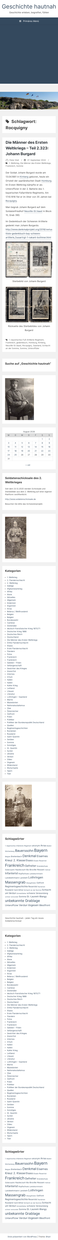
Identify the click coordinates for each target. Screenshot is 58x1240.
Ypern (9, 771)
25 (15, 455)
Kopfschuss (24, 873)
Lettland (10, 688)
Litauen (10, 691)
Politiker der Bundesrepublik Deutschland (25, 722)
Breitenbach (16, 856)
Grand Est (11, 671)
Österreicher (12, 711)
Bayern (40, 850)
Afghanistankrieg (14, 589)
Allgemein (11, 600)
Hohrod (47, 870)
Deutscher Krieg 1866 (16, 631)
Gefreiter (30, 865)
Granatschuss (42, 866)
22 (42, 451)
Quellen (10, 725)
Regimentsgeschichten (17, 728)
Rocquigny (11, 200)
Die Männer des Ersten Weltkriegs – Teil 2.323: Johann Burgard (27, 148)
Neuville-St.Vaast (33, 211)
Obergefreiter (31, 883)
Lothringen (35, 877)
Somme (19, 166)
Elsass (10, 646)
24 (8, 455)
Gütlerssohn (10, 870)
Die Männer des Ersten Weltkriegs (35, 163)
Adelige (10, 586)
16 (49, 447)
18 (15, 451)
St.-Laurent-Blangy (37, 896)
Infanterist (11, 873)
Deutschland (12, 637)
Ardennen (11, 603)
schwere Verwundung (37, 893)
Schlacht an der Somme (32, 890)
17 (9, 451)
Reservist (32, 886)
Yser (9, 774)
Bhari (48, 1237)
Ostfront (10, 714)
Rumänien (11, 731)
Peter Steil (14, 160)
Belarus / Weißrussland (17, 611)
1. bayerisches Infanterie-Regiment (18, 846)
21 (36, 451)
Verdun (10, 756)
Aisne (9, 594)
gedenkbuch (21, 342)
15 (42, 447)
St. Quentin (12, 748)
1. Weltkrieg (14, 163)
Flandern (11, 651)
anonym (36, 845)
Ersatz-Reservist (40, 861)
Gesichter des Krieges (17, 668)
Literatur (11, 694)
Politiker (10, 720)
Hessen (40, 869)
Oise (9, 708)
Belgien (10, 614)
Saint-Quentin (13, 737)
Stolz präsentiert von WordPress (22, 1237)
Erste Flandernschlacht (17, 648)
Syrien (10, 751)
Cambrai (11, 623)
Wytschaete (12, 768)
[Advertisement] (29, 55)
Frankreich (10, 166)
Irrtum (10, 677)
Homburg (46, 180)
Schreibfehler (21, 893)
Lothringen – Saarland (17, 697)
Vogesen (11, 762)
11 (15, 447)
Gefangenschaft (14, 665)
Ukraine (10, 754)
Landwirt (24, 878)
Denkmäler (12, 626)
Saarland (37, 345)
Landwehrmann (12, 878)
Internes (10, 674)
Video (9, 759)
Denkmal (29, 856)
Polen (9, 717)
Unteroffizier (33, 348)
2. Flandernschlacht (16, 580)
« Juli (28, 465)
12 (22, 447)
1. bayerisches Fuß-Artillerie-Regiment (26, 340)
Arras (9, 609)
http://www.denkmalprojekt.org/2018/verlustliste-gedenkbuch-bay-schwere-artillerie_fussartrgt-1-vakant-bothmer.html (29, 233)
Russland (11, 734)
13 (29, 447)
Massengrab (15, 882)
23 (49, 451)
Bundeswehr (12, 620)
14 (36, 447)
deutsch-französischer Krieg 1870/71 (23, 628)
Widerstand (12, 765)
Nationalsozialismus (16, 705)
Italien (10, 680)
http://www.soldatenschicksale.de (20, 499)
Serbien (10, 739)
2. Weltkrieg (12, 583)
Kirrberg (24, 176)
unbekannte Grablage (22, 901)
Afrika (9, 591)
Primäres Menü (30, 21)
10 (9, 447)
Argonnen (11, 606)
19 (22, 451)
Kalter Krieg (12, 685)
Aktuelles (11, 597)
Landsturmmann (36, 874)
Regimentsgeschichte (16, 886)
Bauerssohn (24, 851)
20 (29, 451)
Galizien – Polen (14, 663)
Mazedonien (12, 702)
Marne (10, 700)
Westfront (44, 905)
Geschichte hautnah (29, 6)
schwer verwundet (11, 897)
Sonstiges (11, 745)
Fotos (9, 654)
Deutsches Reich (14, 634)
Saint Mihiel (18, 890)
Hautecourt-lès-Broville (25, 870)
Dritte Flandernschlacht (17, 643)
